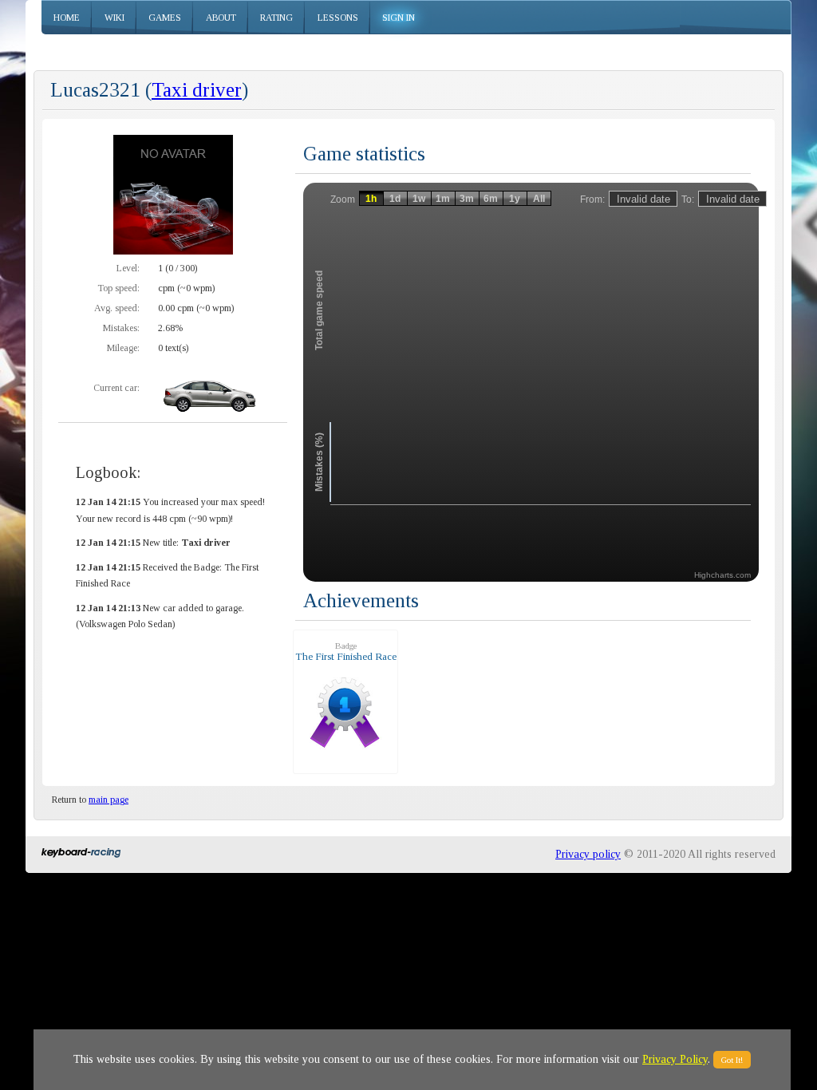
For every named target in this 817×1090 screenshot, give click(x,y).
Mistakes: (121, 328)
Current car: (116, 387)
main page (108, 799)
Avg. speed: (117, 308)
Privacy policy (588, 854)
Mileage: (123, 347)
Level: (128, 268)
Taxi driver (197, 90)
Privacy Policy (675, 1059)
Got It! (732, 1059)
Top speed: (118, 288)
